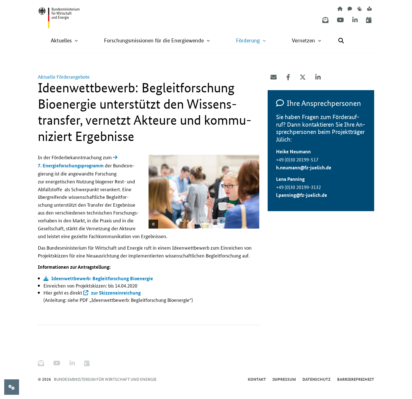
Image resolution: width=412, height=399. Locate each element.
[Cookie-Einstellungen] (11, 387)
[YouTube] (340, 20)
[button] (64, 41)
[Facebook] (288, 77)
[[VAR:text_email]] (273, 77)
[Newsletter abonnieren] (325, 20)
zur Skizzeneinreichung (116, 292)
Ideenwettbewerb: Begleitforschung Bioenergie (102, 278)
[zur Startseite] (340, 9)
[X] (303, 77)
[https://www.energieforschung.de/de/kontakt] (350, 9)
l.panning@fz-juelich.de (301, 195)
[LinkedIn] (354, 20)
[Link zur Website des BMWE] (59, 14)
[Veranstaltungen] (368, 20)
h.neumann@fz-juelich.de (303, 167)
